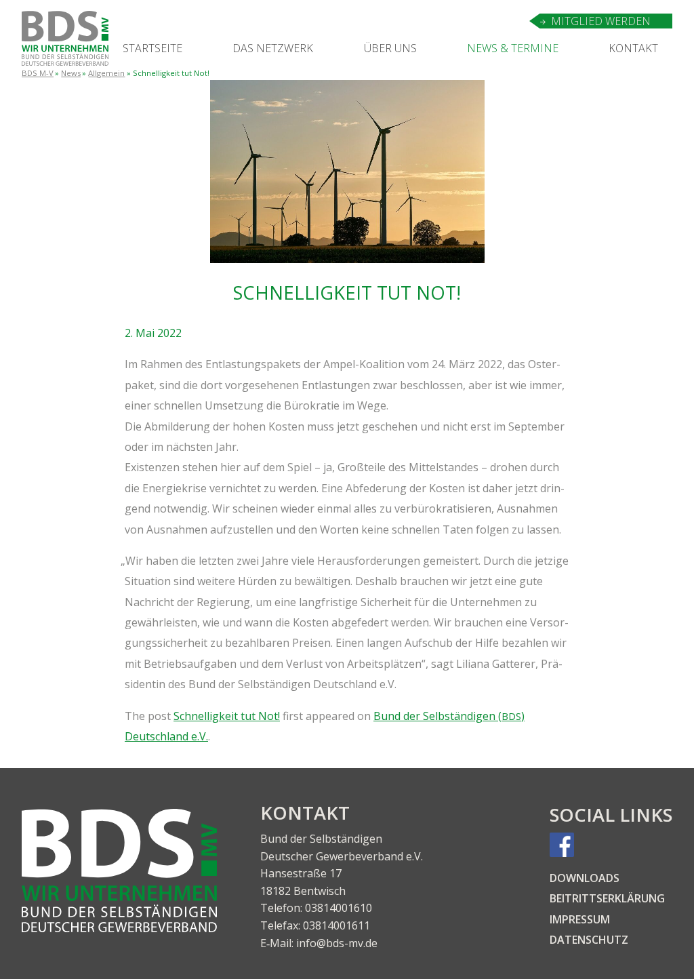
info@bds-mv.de (336, 943)
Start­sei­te (152, 48)
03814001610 (338, 907)
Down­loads (584, 878)
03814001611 (336, 925)
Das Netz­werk (272, 48)
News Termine (512, 48)
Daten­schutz (589, 939)
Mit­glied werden (601, 21)
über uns (390, 48)
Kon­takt (633, 48)
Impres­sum (580, 919)
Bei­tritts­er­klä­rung (607, 898)
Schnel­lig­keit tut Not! (227, 715)
